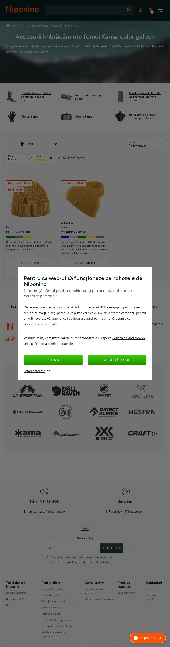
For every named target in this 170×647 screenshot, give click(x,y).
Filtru (30, 143)
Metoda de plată (50, 614)
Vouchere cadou (127, 593)
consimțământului (98, 562)
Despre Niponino (16, 593)
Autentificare (140, 10)
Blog (8, 605)
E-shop (150, 589)
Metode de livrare (51, 607)
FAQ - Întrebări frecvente (99, 599)
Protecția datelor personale (53, 343)
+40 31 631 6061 (47, 502)
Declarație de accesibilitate (57, 626)
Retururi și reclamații (53, 595)
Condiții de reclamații (53, 601)
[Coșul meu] (149, 10)
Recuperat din (30, 158)
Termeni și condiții (51, 589)
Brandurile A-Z (14, 599)
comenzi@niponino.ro (49, 511)
